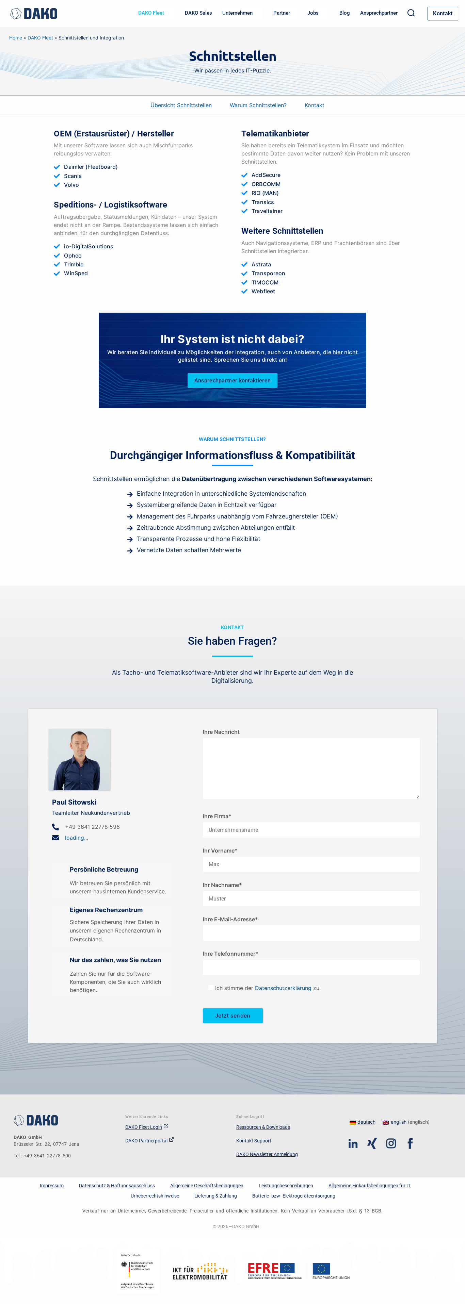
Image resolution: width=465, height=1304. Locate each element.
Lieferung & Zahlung (215, 1196)
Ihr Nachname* (222, 884)
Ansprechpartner (379, 13)
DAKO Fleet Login (143, 1127)
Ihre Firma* (217, 816)
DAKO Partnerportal (146, 1140)
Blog (344, 13)
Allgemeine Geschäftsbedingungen (206, 1185)
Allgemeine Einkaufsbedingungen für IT (369, 1185)
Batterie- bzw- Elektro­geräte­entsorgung (293, 1196)
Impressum (52, 1185)
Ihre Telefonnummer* (230, 953)
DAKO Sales (198, 13)
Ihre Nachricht (221, 731)
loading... (76, 837)
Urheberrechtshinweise (155, 1196)
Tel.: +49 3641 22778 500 (42, 1155)
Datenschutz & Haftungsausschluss (117, 1185)
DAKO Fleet (40, 37)
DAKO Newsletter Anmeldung (267, 1154)
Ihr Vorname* (220, 850)
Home (15, 37)
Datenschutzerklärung (283, 988)
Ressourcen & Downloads (263, 1127)
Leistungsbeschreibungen (286, 1185)
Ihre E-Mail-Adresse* (230, 919)
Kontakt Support (253, 1140)
